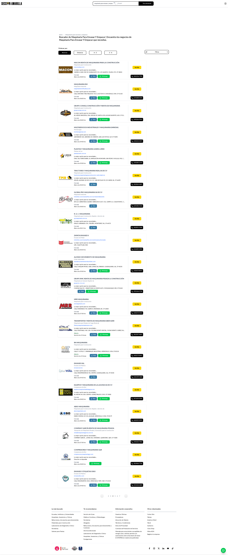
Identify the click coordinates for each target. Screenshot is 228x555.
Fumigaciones (88, 539)
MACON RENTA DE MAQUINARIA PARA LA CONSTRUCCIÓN (96, 63)
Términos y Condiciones (122, 523)
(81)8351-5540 (138, 227)
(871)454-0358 (138, 398)
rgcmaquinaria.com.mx (80, 218)
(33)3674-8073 (138, 270)
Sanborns (150, 525)
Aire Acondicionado (90, 530)
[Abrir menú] (225, 3)
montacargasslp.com (80, 132)
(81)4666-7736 (138, 463)
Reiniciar (64, 52)
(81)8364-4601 (138, 184)
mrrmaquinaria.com (79, 304)
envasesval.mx (78, 368)
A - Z (95, 52)
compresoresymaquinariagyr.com (83, 454)
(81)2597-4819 (138, 334)
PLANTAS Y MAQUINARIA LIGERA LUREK (89, 149)
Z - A (110, 52)
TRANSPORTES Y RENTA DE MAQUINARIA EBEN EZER (94, 321)
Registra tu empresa (153, 534)
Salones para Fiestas (58, 531)
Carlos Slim (150, 514)
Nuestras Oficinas (121, 514)
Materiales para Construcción (61, 523)
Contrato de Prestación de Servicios (126, 528)
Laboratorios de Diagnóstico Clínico (63, 525)
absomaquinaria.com (80, 411)
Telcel (149, 523)
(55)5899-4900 (138, 249)
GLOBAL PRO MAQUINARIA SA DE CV (88, 192)
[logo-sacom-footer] (69, 548)
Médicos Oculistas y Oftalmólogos (94, 517)
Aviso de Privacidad (121, 525)
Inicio (61, 34)
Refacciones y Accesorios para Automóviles (65, 520)
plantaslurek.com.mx (80, 153)
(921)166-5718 (138, 291)
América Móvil (151, 520)
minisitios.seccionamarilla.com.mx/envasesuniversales (90, 240)
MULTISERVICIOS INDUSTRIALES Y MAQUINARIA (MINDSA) (96, 127)
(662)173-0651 (138, 355)
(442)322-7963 (138, 442)
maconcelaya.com (79, 67)
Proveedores (119, 517)
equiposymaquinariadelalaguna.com (84, 389)
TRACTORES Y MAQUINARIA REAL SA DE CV (90, 171)
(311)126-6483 (138, 485)
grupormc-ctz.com (79, 283)
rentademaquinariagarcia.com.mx (83, 432)
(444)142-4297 (138, 141)
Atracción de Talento (121, 520)
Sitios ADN (150, 531)
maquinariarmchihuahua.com (82, 88)
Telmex (149, 517)
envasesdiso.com (79, 476)
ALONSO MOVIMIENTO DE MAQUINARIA (90, 257)
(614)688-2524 (138, 98)
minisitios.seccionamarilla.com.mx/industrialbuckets (89, 196)
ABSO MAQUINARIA (82, 406)
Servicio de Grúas (89, 514)
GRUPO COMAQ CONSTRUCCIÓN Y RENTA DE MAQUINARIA (97, 106)
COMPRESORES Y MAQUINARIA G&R (88, 450)
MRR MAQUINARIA (81, 299)
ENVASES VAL (79, 363)
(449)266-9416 (138, 119)
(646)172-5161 (138, 313)
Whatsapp (105, 76)
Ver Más (137, 67)
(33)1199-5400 (138, 377)
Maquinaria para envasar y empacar (76, 34)
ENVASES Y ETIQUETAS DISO (85, 471)
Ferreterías (55, 528)
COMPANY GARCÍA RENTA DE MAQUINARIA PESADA (94, 428)
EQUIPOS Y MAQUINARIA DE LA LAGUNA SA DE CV (93, 385)
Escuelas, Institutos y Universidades (63, 514)
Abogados (87, 523)
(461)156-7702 (138, 76)
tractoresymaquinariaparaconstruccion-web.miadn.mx (89, 175)
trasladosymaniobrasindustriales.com (84, 261)
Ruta (94, 76)
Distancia (80, 52)
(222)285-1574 (138, 162)
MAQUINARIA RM (81, 84)
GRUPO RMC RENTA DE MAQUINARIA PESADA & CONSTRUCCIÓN (99, 279)
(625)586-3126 (138, 206)
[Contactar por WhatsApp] (223, 550)
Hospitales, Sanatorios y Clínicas (62, 517)
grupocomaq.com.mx (80, 110)
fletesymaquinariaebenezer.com (83, 325)
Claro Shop (150, 528)
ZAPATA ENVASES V (81, 235)
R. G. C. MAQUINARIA (82, 214)
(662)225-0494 (138, 420)
